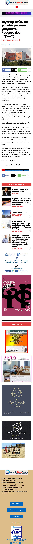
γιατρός (21, 170)
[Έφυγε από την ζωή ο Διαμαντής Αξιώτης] (6, 191)
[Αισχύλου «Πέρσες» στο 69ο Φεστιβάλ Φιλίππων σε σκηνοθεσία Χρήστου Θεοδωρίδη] (6, 202)
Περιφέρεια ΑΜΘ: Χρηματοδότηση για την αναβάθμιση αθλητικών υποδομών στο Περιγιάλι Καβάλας (21, 225)
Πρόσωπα (15, 193)
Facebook (15, 542)
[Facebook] (11, 543)
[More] (29, 70)
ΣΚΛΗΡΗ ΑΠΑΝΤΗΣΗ (19, 212)
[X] (20, 543)
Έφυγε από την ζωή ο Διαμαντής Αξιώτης (20, 190)
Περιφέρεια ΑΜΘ (17, 231)
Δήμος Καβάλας (17, 248)
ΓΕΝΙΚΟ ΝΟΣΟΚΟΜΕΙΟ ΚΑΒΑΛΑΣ (12, 170)
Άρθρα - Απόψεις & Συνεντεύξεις (18, 215)
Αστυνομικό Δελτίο (10, 40)
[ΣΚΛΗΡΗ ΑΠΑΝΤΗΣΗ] (6, 214)
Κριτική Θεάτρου (17, 206)
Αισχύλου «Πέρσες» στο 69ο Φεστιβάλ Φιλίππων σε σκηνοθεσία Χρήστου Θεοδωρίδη (21, 202)
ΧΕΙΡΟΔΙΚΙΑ (26, 170)
